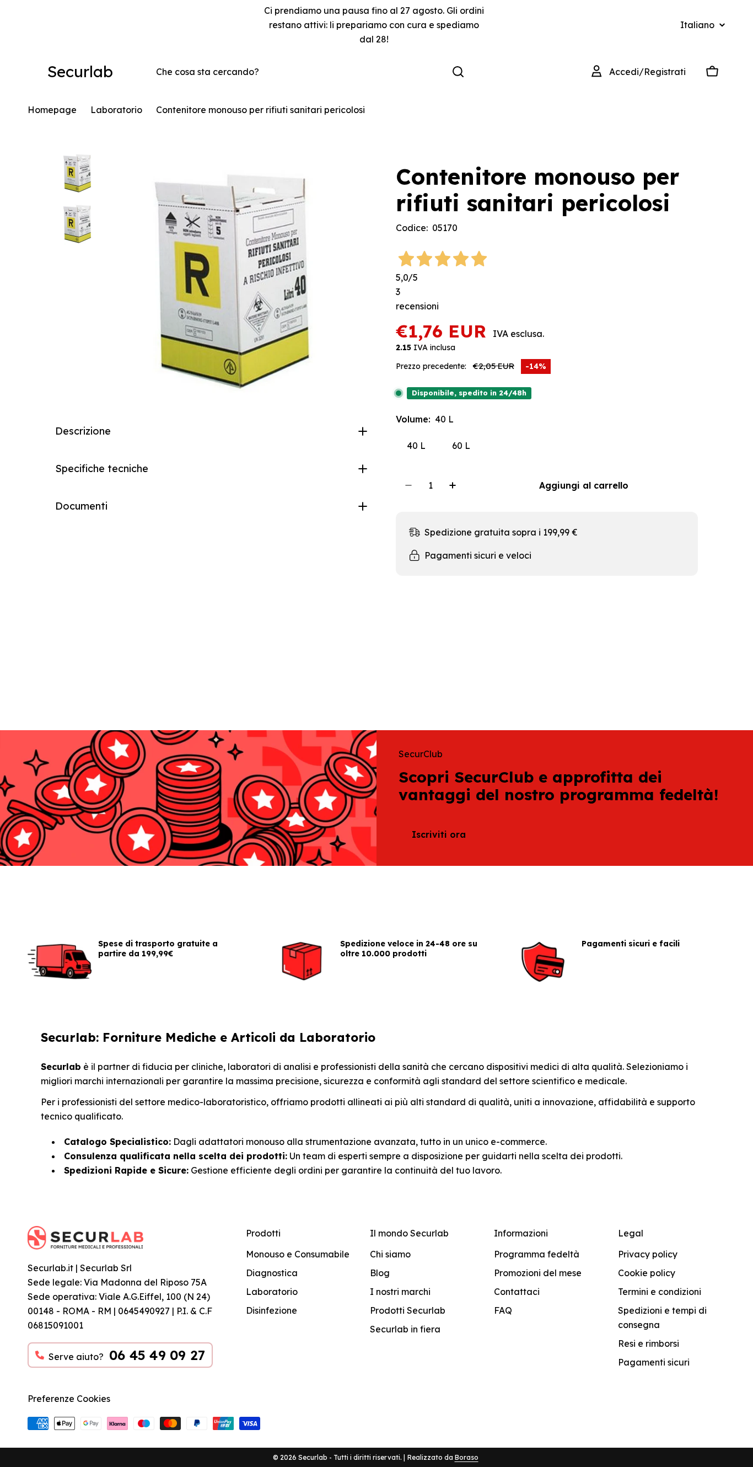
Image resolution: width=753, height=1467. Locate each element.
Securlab (80, 71)
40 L (416, 445)
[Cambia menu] (34, 71)
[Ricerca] (458, 71)
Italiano (697, 24)
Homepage (52, 109)
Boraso (466, 1457)
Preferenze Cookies (69, 1398)
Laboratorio (116, 109)
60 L (461, 445)
